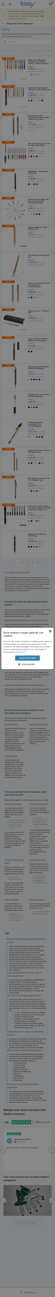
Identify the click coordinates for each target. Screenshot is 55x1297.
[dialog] (27, 648)
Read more (20, 652)
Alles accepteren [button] (27, 658)
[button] (27, 664)
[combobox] (50, 631)
